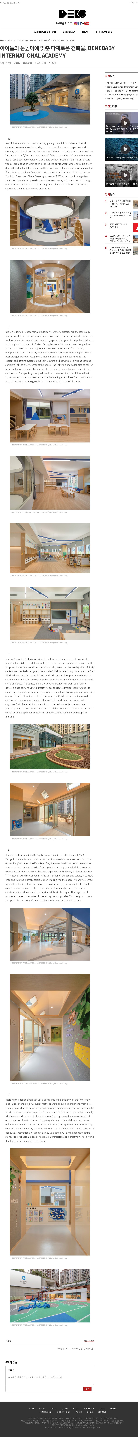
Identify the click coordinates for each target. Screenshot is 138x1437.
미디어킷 (102, 1408)
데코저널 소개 (89, 1408)
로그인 (132, 2)
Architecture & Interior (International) (28, 40)
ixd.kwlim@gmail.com (92, 1427)
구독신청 (65, 1408)
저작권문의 (102, 1412)
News (85, 31)
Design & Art (69, 31)
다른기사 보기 (89, 1341)
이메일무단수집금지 (63, 1412)
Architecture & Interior (45, 31)
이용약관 (113, 1408)
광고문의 (76, 1408)
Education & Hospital (64, 40)
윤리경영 (79, 1412)
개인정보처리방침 (46, 1412)
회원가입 (42, 1408)
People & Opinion (103, 31)
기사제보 (53, 1408)
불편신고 (90, 1412)
